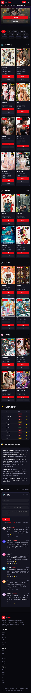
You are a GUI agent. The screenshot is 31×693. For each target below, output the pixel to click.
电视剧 (9, 522)
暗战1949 (7, 427)
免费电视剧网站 (22, 480)
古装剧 (9, 31)
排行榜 (14, 522)
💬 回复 (12, 536)
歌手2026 (7, 430)
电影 (9, 690)
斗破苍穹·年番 (8, 435)
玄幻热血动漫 (12, 561)
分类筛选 (9, 471)
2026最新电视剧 (11, 478)
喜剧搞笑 (25, 37)
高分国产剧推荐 (19, 478)
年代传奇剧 (17, 459)
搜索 (24, 2)
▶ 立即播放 (15, 17)
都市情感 (16, 31)
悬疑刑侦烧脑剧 (13, 454)
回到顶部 (3, 682)
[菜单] (28, 2)
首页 (2, 5)
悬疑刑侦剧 (4, 634)
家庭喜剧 (3, 644)
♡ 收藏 (8, 79)
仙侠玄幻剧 (11, 461)
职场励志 (25, 34)
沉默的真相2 (8, 414)
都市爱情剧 (11, 459)
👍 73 (8, 603)
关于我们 (3, 663)
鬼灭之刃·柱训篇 (9, 419)
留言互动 (3, 661)
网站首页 (3, 669)
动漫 (15, 690)
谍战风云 (4, 37)
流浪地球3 (8, 422)
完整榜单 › (28, 407)
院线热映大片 (23, 454)
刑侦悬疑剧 (20, 533)
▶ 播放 (8, 76)
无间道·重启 (8, 438)
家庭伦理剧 (5, 461)
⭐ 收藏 (16, 536)
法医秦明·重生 (8, 424)
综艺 (12, 690)
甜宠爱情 (11, 34)
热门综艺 (3, 653)
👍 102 (8, 589)
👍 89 (8, 563)
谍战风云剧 (23, 459)
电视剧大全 (7, 5)
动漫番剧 (3, 656)
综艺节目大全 (16, 480)
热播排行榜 (6, 469)
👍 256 (8, 550)
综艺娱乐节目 (6, 456)
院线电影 (15, 557)
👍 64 (8, 576)
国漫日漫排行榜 (9, 480)
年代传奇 (4, 34)
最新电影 (3, 651)
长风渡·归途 (8, 432)
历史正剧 (18, 37)
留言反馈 (3, 677)
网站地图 (3, 680)
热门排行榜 (13, 5)
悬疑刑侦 (23, 31)
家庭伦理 (11, 37)
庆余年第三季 (8, 416)
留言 (21, 690)
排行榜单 (3, 675)
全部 (3, 31)
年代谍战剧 (4, 639)
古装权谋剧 (15, 546)
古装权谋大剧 (6, 454)
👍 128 (8, 536)
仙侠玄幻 (18, 34)
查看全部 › (28, 44)
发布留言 (6, 519)
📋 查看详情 (15, 21)
